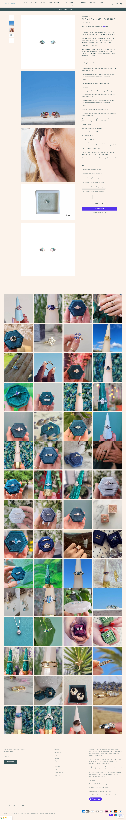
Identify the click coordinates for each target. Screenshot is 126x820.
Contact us (112, 53)
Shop (56, 755)
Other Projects (59, 772)
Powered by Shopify (52, 813)
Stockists (57, 750)
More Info (69, 5)
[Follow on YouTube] (23, 805)
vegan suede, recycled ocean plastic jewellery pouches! (100, 145)
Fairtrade (57, 766)
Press (56, 769)
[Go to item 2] (11, 23)
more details (112, 158)
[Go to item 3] (11, 29)
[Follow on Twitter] (9, 805)
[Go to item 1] (11, 17)
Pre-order (99, 203)
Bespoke (34, 2)
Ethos (56, 764)
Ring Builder (68, 9)
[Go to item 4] (11, 35)
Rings (102, 2)
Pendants (92, 2)
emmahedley (86, 16)
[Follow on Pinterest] (18, 805)
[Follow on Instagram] (14, 805)
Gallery (43, 2)
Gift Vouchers (58, 752)
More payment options (99, 213)
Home (26, 2)
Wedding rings (71, 2)
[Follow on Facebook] (5, 805)
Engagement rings (55, 2)
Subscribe (10, 762)
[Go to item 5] (11, 40)
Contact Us (58, 5)
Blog (56, 761)
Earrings (83, 2)
